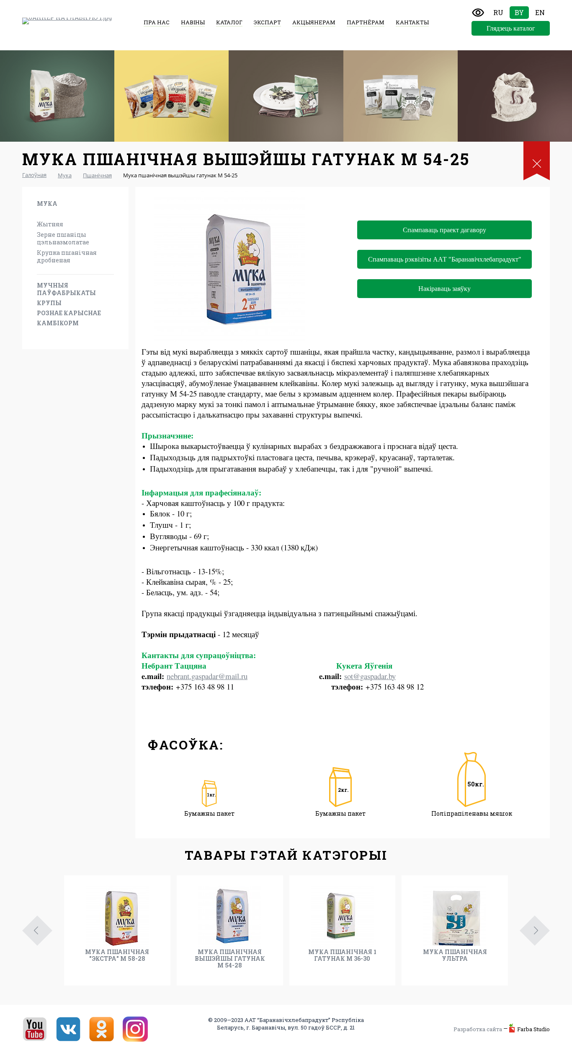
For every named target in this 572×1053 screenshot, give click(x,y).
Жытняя (50, 224)
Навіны (193, 22)
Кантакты (412, 22)
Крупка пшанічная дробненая (67, 256)
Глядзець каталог (511, 28)
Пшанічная (55, 214)
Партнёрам (365, 22)
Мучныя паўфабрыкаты (66, 289)
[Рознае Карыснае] (400, 96)
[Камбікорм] (515, 96)
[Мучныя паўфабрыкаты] (171, 96)
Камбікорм (58, 323)
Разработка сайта (477, 1029)
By (519, 12)
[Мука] (57, 96)
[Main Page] (67, 21)
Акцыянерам (313, 22)
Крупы (49, 303)
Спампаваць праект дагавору (444, 229)
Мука (47, 203)
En (540, 12)
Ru (498, 12)
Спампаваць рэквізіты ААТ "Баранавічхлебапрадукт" (444, 259)
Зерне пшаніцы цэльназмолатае (63, 238)
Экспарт (267, 22)
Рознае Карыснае (69, 313)
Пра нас (157, 22)
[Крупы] (286, 96)
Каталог (229, 22)
